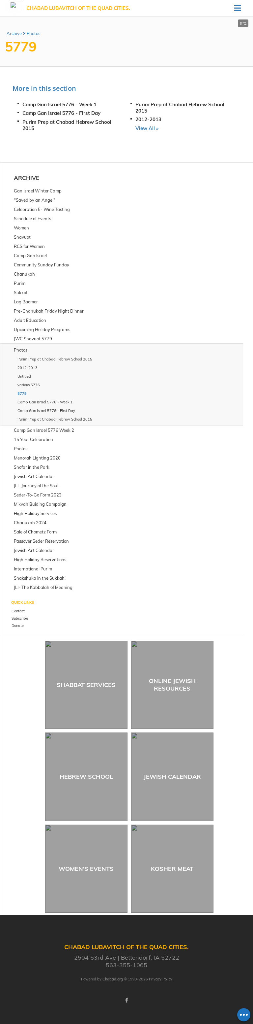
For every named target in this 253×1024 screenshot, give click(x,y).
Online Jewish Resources (172, 684)
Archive (14, 33)
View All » (146, 128)
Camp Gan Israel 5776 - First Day (61, 113)
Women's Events (86, 868)
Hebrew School (86, 776)
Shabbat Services (86, 685)
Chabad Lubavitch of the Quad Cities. (78, 8)
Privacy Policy (160, 979)
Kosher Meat (172, 868)
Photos (33, 33)
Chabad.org (112, 979)
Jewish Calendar (172, 776)
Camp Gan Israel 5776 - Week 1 (59, 104)
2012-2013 (148, 119)
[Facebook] (126, 1000)
